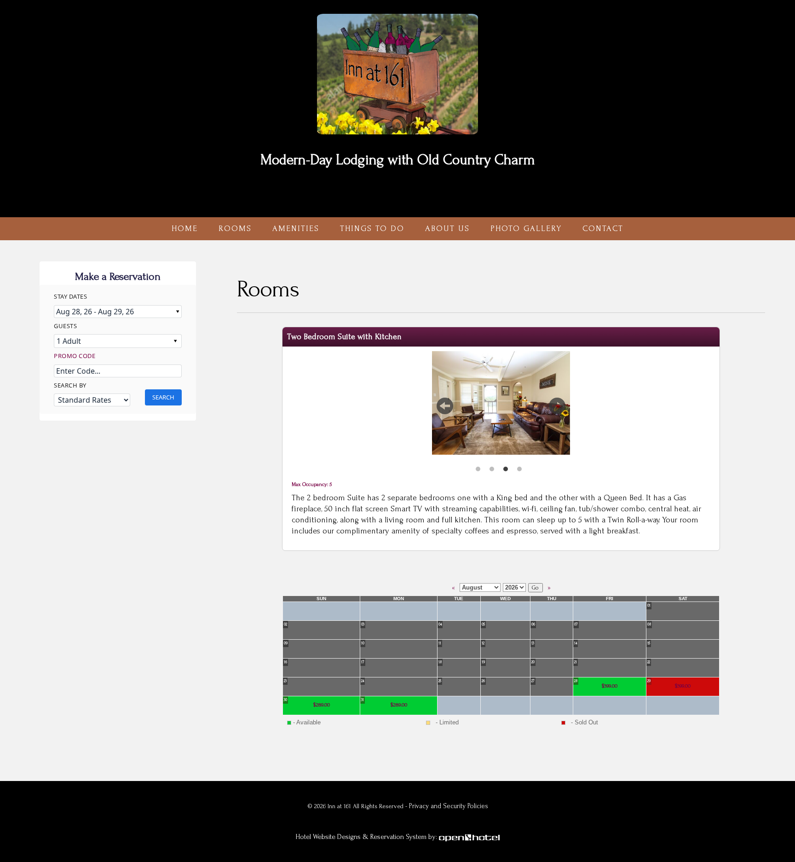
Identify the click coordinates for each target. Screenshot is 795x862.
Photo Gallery (526, 228)
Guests (65, 326)
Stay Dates (70, 296)
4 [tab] (519, 465)
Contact (602, 228)
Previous (445, 411)
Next (557, 411)
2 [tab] (492, 465)
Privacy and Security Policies (448, 806)
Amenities (295, 228)
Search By (70, 385)
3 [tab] (505, 465)
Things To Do (372, 228)
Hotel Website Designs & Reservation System (360, 837)
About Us (447, 228)
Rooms (235, 228)
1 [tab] (478, 465)
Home (185, 228)
